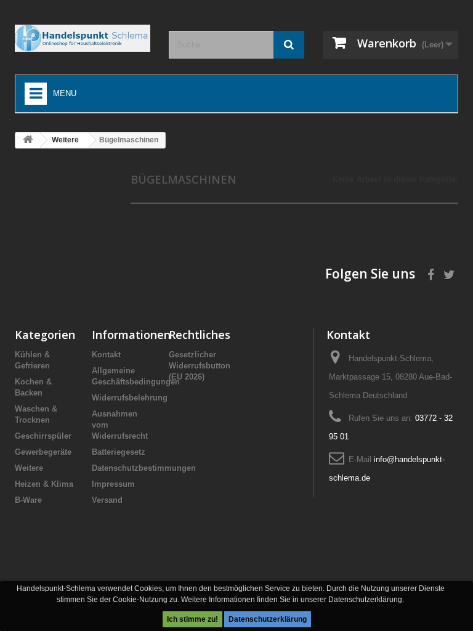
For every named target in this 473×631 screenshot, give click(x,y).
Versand (107, 500)
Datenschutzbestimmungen (144, 468)
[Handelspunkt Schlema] (82, 38)
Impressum (113, 484)
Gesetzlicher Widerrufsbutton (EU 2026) (199, 365)
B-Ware (28, 500)
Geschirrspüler (43, 436)
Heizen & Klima (44, 484)
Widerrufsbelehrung (130, 397)
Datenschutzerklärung (267, 619)
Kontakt (106, 354)
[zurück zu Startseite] (27, 140)
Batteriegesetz (118, 452)
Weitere (29, 468)
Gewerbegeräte (43, 452)
